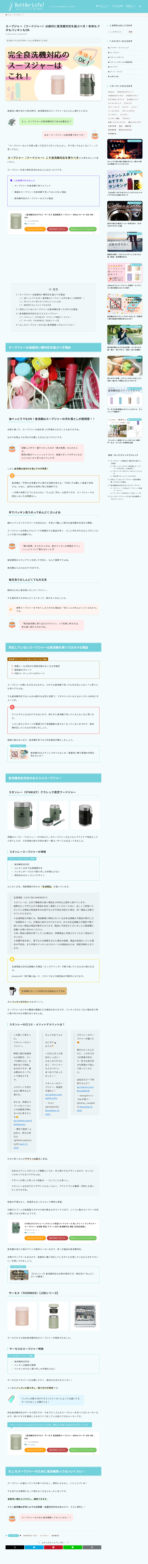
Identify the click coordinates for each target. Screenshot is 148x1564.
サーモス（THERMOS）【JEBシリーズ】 (42, 320)
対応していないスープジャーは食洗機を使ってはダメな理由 (48, 309)
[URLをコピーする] (92, 1547)
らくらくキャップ (114, 103)
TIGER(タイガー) (132, 96)
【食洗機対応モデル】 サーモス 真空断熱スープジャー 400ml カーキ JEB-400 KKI (59, 216)
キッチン (125, 107)
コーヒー (134, 107)
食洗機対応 (55, 1535)
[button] (15, 1547)
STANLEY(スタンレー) (125, 92)
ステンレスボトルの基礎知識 (121, 62)
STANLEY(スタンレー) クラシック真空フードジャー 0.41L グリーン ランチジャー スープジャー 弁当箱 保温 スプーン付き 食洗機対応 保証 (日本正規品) (60, 1225)
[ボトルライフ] (26, 6)
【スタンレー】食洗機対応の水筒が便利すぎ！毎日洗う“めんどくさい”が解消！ (62, 1275)
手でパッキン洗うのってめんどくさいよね (42, 301)
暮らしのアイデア (134, 122)
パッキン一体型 (113, 118)
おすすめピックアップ (116, 99)
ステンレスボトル (117, 57)
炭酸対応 (128, 126)
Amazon (111, 92)
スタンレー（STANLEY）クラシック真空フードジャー (47, 317)
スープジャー (13, 1535)
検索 (130, 32)
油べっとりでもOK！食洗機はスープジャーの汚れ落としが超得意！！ (54, 298)
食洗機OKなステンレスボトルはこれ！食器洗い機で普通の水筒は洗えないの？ (62, 754)
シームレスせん (113, 111)
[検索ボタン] (139, 6)
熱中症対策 (112, 130)
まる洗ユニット (132, 99)
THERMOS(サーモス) (30, 1535)
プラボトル (126, 118)
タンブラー (114, 67)
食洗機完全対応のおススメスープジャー (38, 313)
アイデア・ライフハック (119, 48)
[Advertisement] (53, 259)
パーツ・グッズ (116, 71)
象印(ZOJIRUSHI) (125, 130)
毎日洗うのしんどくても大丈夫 (37, 305)
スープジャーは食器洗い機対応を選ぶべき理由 (42, 294)
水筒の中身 (114, 76)
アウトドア (128, 103)
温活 (120, 126)
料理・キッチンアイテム (117, 122)
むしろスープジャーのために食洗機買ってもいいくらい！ (47, 324)
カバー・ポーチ (113, 107)
